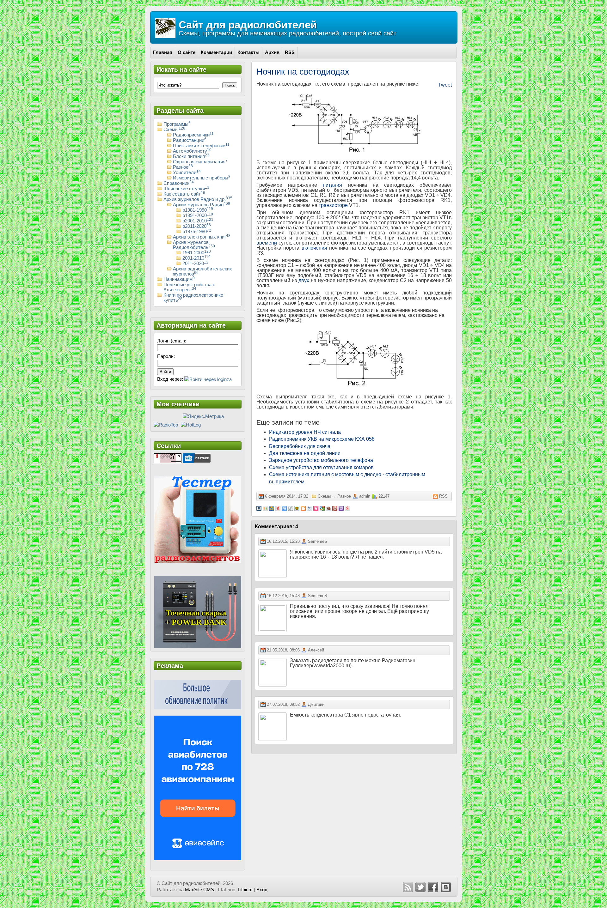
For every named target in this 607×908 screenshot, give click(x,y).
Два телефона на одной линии (304, 453)
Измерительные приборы (201, 177)
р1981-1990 (197, 210)
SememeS (317, 541)
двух (303, 280)
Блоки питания (191, 156)
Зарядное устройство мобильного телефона (321, 460)
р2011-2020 (196, 226)
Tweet (445, 85)
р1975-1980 (196, 231)
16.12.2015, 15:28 (283, 541)
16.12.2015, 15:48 (283, 595)
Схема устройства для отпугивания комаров (321, 467)
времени (266, 242)
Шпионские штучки (186, 188)
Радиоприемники (193, 134)
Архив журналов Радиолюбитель (194, 245)
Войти (165, 371)
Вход (261, 889)
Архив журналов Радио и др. (197, 199)
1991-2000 (196, 252)
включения (314, 248)
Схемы (324, 496)
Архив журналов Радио (201, 204)
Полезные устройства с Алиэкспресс (189, 287)
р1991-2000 (197, 215)
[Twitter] (420, 887)
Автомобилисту (192, 151)
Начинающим (179, 279)
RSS (443, 496)
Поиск (230, 85)
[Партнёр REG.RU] (197, 457)
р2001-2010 (197, 220)
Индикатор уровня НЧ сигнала (305, 432)
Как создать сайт (184, 194)
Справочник (178, 183)
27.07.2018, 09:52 (283, 704)
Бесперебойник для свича (299, 446)
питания (332, 185)
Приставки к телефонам (201, 145)
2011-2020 (195, 263)
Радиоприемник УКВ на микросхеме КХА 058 (322, 439)
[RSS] (408, 887)
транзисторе (333, 205)
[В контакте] (446, 887)
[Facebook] (433, 887)
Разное (344, 496)
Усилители (187, 172)
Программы (177, 124)
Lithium (245, 889)
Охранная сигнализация (200, 161)
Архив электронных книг (201, 236)
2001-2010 (196, 258)
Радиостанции (189, 140)
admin (364, 496)
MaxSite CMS (199, 889)
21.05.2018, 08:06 (283, 650)
